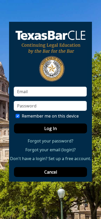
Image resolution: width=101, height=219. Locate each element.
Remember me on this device (50, 116)
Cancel (50, 172)
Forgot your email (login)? (50, 150)
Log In (50, 128)
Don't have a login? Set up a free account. (50, 158)
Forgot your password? (50, 141)
